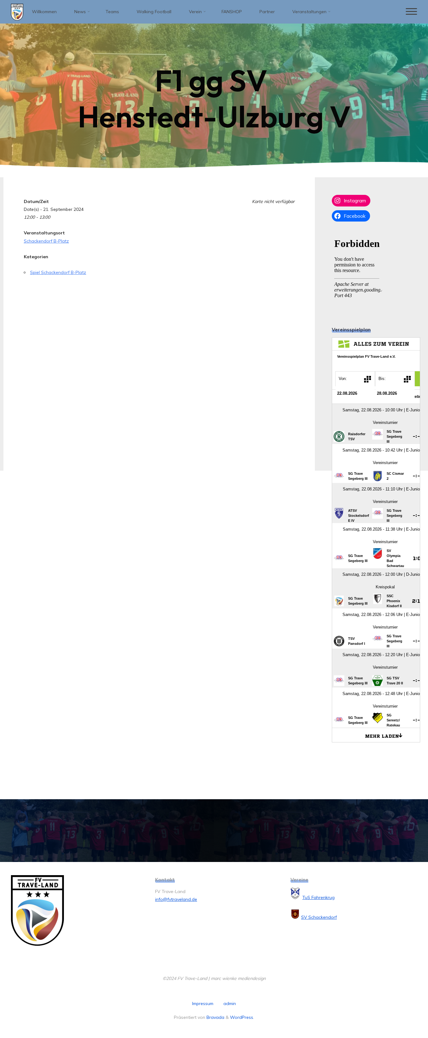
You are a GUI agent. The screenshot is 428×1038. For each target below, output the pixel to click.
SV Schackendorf (319, 917)
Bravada (214, 1017)
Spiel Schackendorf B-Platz (58, 272)
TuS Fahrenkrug (318, 897)
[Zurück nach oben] (403, 1013)
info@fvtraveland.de (176, 899)
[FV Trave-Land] (17, 11)
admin (229, 1003)
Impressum (202, 1003)
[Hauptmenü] (411, 11)
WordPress (241, 1017)
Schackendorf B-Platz (46, 241)
